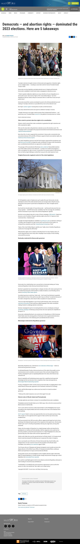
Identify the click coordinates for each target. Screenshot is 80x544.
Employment (47, 521)
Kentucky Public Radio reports (29, 292)
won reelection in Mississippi (45, 365)
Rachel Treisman (9, 35)
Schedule (3, 13)
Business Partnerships (49, 13)
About (59, 13)
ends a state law (44, 147)
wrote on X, (37, 114)
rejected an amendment (24, 303)
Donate (76, 3)
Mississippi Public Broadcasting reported (28, 381)
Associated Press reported (32, 457)
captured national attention (24, 131)
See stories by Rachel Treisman (26, 507)
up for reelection (34, 444)
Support (38, 13)
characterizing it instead (42, 224)
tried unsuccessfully (25, 142)
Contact (66, 13)
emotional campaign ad (24, 309)
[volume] (7, 9)
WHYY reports (21, 414)
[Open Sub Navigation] (7, 13)
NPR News (24, 493)
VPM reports (52, 214)
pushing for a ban (45, 220)
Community (31, 13)
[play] (3, 9)
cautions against (27, 106)
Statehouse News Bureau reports (26, 137)
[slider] (8, 9)
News (10, 13)
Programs (22, 13)
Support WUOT (31, 521)
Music (15, 13)
